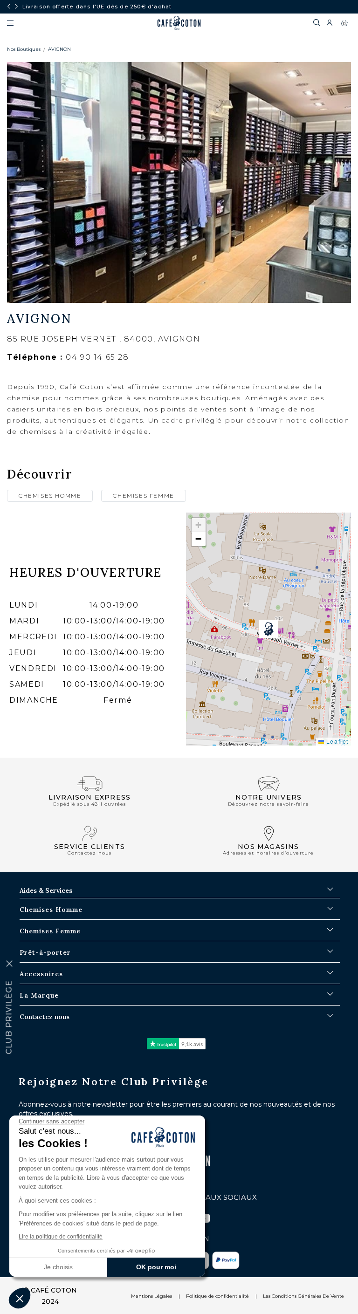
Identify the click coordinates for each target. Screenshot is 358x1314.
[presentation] (9, 6)
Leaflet (336, 741)
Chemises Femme (143, 495)
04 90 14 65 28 (97, 357)
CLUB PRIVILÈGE (9, 1017)
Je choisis (58, 1267)
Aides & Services (46, 890)
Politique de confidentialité (217, 1296)
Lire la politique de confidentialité (61, 1236)
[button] (268, 629)
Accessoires (41, 974)
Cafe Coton (179, 22)
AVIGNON (59, 49)
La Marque (39, 995)
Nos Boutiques (24, 49)
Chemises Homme (50, 495)
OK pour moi (156, 1267)
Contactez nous (44, 1017)
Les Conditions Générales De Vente (303, 1296)
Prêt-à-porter (45, 952)
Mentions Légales (151, 1296)
